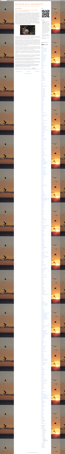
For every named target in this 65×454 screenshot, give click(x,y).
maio (43, 435)
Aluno (42, 66)
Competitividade (43, 127)
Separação (42, 375)
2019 (43, 444)
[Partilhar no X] (33, 68)
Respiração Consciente (44, 362)
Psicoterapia (42, 337)
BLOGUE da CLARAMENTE (29, 4)
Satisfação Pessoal (43, 369)
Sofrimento (42, 385)
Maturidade (42, 270)
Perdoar (42, 308)
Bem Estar (42, 103)
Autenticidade (43, 88)
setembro (44, 432)
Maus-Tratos (42, 271)
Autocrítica (42, 97)
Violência (42, 416)
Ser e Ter (42, 376)
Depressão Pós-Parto (43, 155)
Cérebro (42, 119)
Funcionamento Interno (44, 219)
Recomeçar (42, 346)
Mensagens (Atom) (29, 73)
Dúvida (42, 178)
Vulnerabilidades (43, 421)
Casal (42, 118)
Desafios (42, 156)
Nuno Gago (42, 292)
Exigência (42, 203)
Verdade (42, 413)
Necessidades (43, 287)
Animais (42, 73)
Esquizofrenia (43, 194)
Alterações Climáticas (43, 65)
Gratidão (42, 223)
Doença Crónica (43, 170)
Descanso (42, 157)
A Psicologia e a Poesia (44, 49)
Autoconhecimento (43, 96)
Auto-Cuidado (43, 90)
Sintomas (42, 382)
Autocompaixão (43, 95)
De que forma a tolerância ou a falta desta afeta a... (45, 440)
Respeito (42, 361)
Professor (42, 329)
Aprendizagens (43, 80)
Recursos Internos (43, 347)
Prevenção (42, 324)
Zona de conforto (43, 423)
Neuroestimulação (43, 291)
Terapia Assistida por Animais (44, 398)
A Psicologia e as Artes (44, 50)
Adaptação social (43, 59)
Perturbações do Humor (44, 317)
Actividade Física (43, 57)
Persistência (42, 310)
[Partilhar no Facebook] (34, 68)
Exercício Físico (43, 202)
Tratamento (42, 406)
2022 (43, 427)
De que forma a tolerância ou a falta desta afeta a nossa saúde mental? (26, 10)
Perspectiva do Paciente (44, 314)
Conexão (42, 134)
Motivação (42, 279)
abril (43, 436)
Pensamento (42, 302)
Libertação (42, 262)
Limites (42, 263)
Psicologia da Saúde (43, 332)
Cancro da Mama (43, 112)
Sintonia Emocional (43, 383)
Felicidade (42, 211)
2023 (43, 426)
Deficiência (42, 151)
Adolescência (42, 60)
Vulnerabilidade (43, 420)
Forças (42, 216)
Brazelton (42, 105)
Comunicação (43, 132)
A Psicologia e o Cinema (44, 51)
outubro (44, 431)
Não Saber (42, 284)
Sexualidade (42, 377)
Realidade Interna (43, 345)
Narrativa (42, 285)
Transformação (43, 405)
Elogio (42, 181)
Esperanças (42, 193)
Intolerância (42, 248)
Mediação (42, 272)
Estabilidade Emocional (44, 195)
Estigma (42, 196)
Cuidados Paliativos (43, 148)
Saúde (42, 370)
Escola (42, 188)
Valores (42, 408)
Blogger (36, 452)
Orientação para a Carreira (44, 294)
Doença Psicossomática (44, 173)
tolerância (42, 400)
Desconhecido (43, 158)
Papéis (42, 299)
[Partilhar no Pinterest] (35, 68)
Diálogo (42, 165)
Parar (42, 300)
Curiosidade (42, 150)
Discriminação (43, 166)
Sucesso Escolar (43, 391)
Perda (42, 307)
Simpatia (42, 378)
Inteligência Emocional (44, 247)
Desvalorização (43, 164)
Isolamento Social (43, 255)
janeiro (44, 442)
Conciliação (42, 133)
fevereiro (44, 438)
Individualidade (43, 241)
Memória (42, 276)
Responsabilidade (43, 363)
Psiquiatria (42, 339)
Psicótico (42, 338)
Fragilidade (42, 217)
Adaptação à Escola (43, 58)
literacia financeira (43, 264)
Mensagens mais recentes (19, 71)
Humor (42, 232)
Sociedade (42, 384)
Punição (42, 340)
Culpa (42, 149)
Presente (42, 323)
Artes (42, 82)
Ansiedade (42, 75)
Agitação (42, 64)
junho (43, 434)
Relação (42, 353)
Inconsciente (42, 239)
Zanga (42, 422)
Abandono (42, 52)
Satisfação (42, 368)
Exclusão (42, 201)
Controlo (42, 140)
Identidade (42, 233)
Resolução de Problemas (44, 360)
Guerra (42, 224)
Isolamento (42, 254)
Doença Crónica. (43, 171)
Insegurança (42, 246)
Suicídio (42, 392)
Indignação (42, 240)
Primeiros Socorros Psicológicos (45, 325)
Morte (42, 278)
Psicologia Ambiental (43, 331)
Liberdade (42, 261)
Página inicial (28, 71)
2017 (43, 446)
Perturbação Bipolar (43, 315)
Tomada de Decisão (43, 401)
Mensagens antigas (37, 71)
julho (43, 433)
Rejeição (42, 352)
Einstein (42, 180)
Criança (42, 143)
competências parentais (44, 126)
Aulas (42, 87)
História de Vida (43, 226)
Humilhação (42, 231)
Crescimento (42, 142)
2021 (43, 428)
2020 (43, 443)
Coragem (42, 141)
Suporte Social (43, 393)
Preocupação (42, 322)
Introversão (42, 249)
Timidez (42, 399)
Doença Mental (43, 172)
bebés (42, 102)
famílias (42, 209)
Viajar (42, 415)
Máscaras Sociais (43, 269)
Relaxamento (42, 355)
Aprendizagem (43, 79)
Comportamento (43, 128)
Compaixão (42, 125)
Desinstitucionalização (44, 163)
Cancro (42, 111)
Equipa (42, 187)
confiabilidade (43, 135)
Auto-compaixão (43, 89)
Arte (41, 81)
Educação (42, 179)
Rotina (42, 367)
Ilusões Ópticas (43, 234)
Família (42, 208)
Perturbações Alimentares (44, 316)
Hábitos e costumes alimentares (45, 225)
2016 (43, 447)
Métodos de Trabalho (43, 277)
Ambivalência (42, 67)
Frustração (42, 218)
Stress (42, 390)
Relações (42, 354)
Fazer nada (42, 210)
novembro (44, 430)
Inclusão (42, 238)
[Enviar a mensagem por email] (32, 68)
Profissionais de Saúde (44, 330)
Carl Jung (42, 117)
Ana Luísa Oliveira (43, 72)
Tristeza (42, 407)
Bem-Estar (42, 104)
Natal (42, 286)
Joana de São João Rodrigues (45, 256)
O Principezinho (43, 293)
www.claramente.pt (43, 38)
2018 (43, 445)
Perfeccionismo (43, 309)
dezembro (44, 429)
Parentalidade (43, 301)
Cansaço (42, 113)
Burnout (42, 110)
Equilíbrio (42, 186)
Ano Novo (42, 74)
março (43, 437)
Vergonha (42, 414)
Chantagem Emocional (44, 120)
